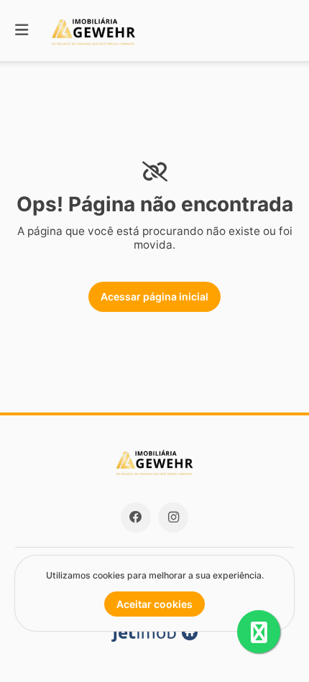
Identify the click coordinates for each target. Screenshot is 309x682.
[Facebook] (136, 517)
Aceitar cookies (154, 604)
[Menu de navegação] (21, 30)
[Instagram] (173, 517)
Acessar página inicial (154, 296)
